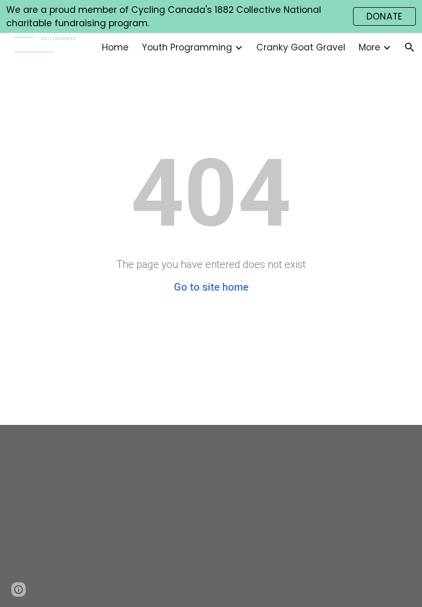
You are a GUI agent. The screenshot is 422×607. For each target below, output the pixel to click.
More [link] (369, 47)
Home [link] (115, 47)
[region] (211, 16)
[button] (409, 47)
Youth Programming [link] (187, 47)
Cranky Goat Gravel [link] (300, 47)
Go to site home (211, 287)
